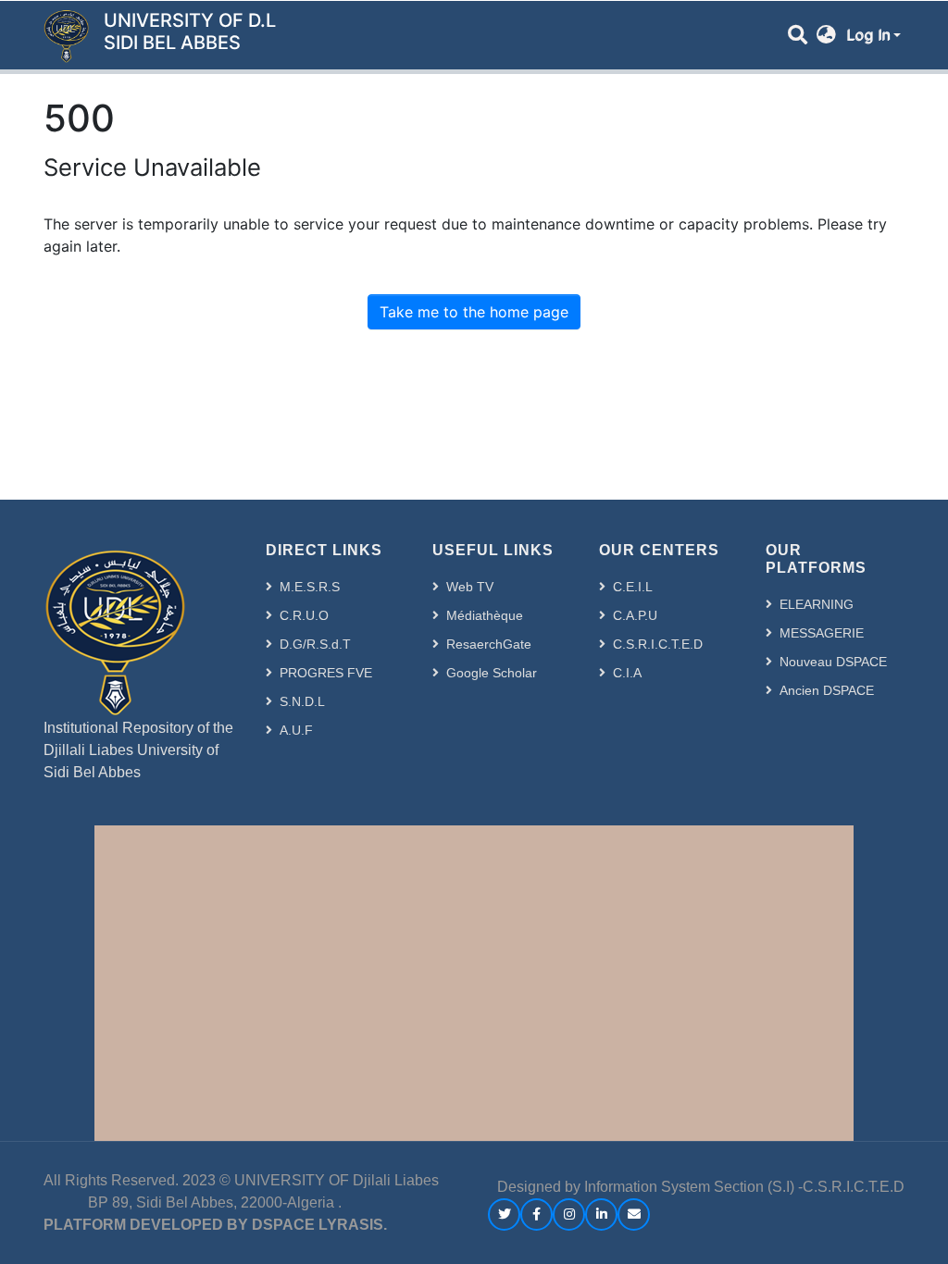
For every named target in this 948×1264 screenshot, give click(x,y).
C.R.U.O (304, 615)
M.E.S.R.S (310, 586)
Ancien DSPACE (827, 690)
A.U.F (296, 730)
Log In (868, 35)
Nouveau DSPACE (833, 661)
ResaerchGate (488, 644)
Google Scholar (491, 672)
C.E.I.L (633, 586)
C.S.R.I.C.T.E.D (658, 644)
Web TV (469, 586)
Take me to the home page (474, 312)
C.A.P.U (635, 615)
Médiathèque (484, 615)
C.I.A (627, 672)
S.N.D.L (302, 701)
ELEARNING (817, 604)
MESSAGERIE (822, 633)
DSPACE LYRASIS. (319, 1225)
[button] (826, 35)
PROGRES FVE (326, 672)
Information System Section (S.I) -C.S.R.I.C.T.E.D (744, 1187)
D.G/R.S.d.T (315, 644)
